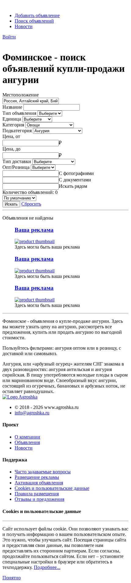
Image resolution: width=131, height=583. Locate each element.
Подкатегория (17, 130)
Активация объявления (39, 482)
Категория (13, 124)
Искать (11, 204)
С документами (75, 179)
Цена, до (11, 148)
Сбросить (31, 203)
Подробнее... (47, 567)
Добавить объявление (37, 15)
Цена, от (11, 136)
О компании (27, 436)
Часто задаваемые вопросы (43, 471)
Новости (24, 26)
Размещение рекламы (37, 477)
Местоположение (20, 94)
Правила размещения (37, 493)
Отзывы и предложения (39, 499)
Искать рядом (73, 186)
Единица (11, 119)
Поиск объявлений (34, 21)
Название (12, 107)
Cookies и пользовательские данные (52, 488)
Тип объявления (19, 113)
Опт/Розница (16, 167)
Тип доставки (16, 161)
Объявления (27, 442)
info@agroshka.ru (32, 412)
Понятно (11, 577)
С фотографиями (76, 173)
